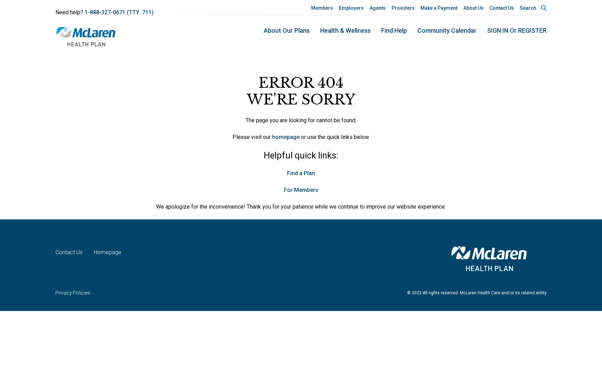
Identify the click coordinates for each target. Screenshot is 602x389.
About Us (473, 8)
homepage (286, 137)
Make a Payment (438, 8)
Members (322, 8)
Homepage (107, 252)
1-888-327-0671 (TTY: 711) (119, 12)
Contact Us (501, 8)
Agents (378, 8)
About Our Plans (287, 30)
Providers (403, 8)
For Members (301, 190)
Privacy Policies (72, 293)
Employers (351, 8)
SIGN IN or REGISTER (517, 30)
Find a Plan (301, 173)
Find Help (394, 30)
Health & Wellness (345, 30)
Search (528, 8)
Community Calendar (447, 30)
